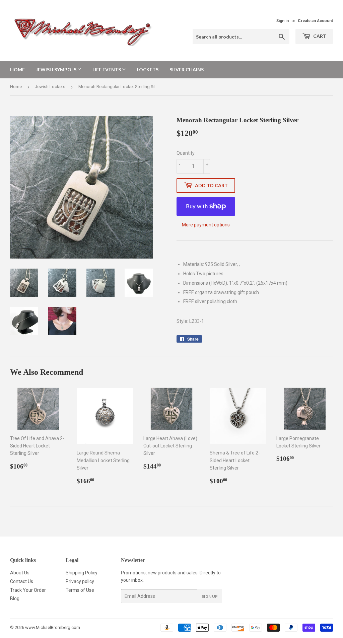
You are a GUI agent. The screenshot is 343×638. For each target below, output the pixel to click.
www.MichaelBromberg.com (52, 627)
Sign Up (210, 596)
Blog (14, 598)
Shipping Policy (81, 572)
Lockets (147, 69)
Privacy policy (80, 581)
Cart (319, 36)
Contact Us (21, 581)
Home (17, 69)
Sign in (282, 20)
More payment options (206, 224)
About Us (19, 572)
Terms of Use (80, 590)
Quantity (186, 153)
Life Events (107, 69)
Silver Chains (186, 69)
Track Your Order (28, 590)
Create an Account (315, 20)
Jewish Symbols (56, 69)
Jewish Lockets (50, 86)
